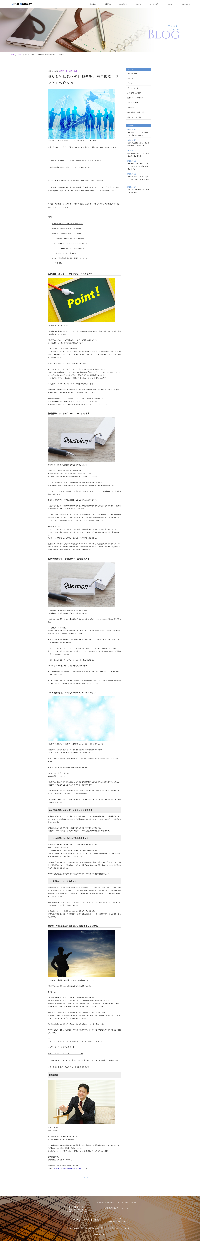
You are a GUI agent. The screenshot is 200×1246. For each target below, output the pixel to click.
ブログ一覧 (84, 1177)
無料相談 (93, 4)
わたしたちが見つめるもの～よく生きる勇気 (138, 189)
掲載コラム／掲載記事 (135, 98)
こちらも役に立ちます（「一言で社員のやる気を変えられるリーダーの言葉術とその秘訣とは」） (84, 1060)
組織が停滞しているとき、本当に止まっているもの (138, 153)
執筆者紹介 (59, 263)
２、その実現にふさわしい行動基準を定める (70, 248)
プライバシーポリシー (126, 1228)
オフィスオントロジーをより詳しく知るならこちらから (69, 1067)
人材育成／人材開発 (134, 93)
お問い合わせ (185, 4)
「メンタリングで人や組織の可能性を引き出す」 (68, 1168)
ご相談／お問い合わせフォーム (116, 1208)
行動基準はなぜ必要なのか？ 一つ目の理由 (66, 229)
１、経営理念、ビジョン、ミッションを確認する (71, 243)
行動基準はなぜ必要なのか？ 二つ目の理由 (66, 233)
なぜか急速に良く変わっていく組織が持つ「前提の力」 (138, 143)
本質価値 (130, 107)
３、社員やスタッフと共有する (65, 253)
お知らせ (130, 78)
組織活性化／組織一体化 (68, 71)
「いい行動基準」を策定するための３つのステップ (69, 238)
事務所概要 (123, 4)
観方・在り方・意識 (134, 117)
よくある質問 (154, 4)
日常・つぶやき (132, 102)
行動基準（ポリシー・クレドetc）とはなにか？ (67, 224)
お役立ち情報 (132, 73)
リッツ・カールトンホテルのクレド (61, 1047)
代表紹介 (138, 4)
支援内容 (108, 4)
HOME (12, 54)
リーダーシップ (132, 88)
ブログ (170, 4)
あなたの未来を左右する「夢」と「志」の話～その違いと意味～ (138, 178)
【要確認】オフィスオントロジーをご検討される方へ (138, 132)
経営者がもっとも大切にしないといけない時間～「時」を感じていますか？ (138, 165)
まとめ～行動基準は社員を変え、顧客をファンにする (69, 258)
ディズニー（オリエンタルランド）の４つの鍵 (65, 1053)
